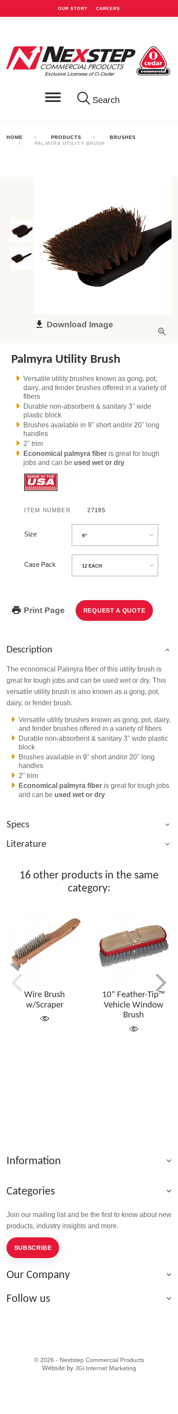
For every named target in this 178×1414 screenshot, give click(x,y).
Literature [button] (26, 844)
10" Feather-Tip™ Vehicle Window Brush (133, 1005)
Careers (108, 8)
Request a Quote (114, 610)
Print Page (43, 610)
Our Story (73, 8)
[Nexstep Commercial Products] (89, 60)
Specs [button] (17, 825)
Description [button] (29, 650)
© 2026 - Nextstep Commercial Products (89, 1359)
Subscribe (33, 1247)
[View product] (44, 1018)
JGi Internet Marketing (105, 1368)
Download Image (78, 324)
